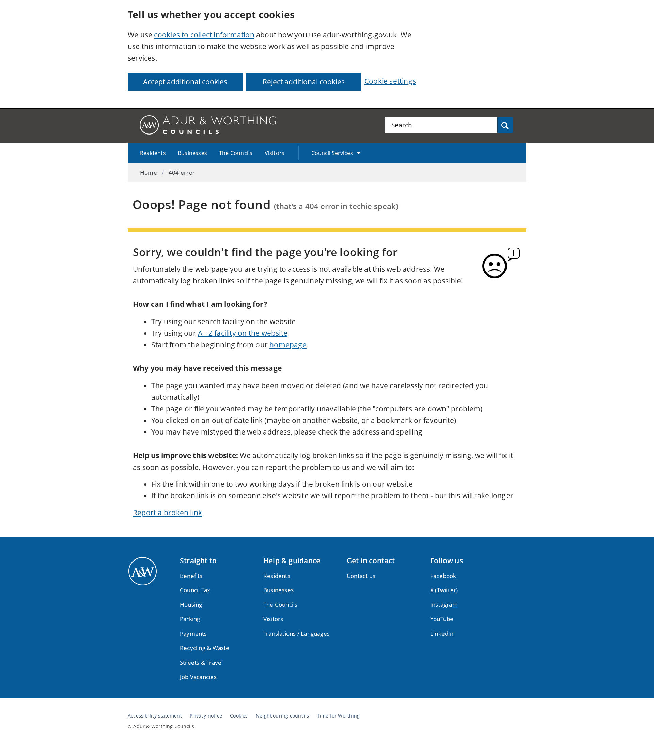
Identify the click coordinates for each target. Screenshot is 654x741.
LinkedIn (442, 633)
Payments (193, 633)
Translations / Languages (296, 633)
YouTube (441, 619)
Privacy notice (206, 716)
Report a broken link (167, 512)
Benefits (191, 576)
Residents (153, 153)
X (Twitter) (444, 590)
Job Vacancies (198, 677)
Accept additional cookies (185, 81)
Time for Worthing (338, 716)
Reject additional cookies (304, 81)
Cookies (239, 716)
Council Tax (195, 590)
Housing (191, 605)
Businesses (192, 153)
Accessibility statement (155, 716)
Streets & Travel (201, 662)
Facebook (443, 576)
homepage (288, 344)
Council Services (332, 153)
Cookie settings (390, 81)
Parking (190, 619)
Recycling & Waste (205, 648)
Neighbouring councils (282, 716)
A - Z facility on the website (242, 333)
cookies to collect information (204, 35)
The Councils (236, 153)
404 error (182, 172)
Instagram (444, 605)
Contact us (361, 576)
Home (148, 172)
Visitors (275, 153)
